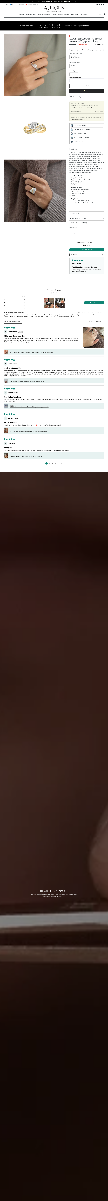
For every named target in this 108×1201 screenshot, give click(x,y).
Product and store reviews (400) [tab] (12, 321)
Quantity (72, 71)
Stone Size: (75, 62)
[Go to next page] (64, 463)
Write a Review (87, 249)
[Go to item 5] (46, 305)
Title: (76, 53)
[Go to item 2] (51, 300)
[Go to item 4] (62, 300)
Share (73, 234)
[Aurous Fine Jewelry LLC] (54, 9)
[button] (14, 297)
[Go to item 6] (51, 305)
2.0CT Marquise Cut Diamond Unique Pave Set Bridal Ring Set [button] (26, 456)
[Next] (75, 1)
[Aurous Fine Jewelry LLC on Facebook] (97, 4)
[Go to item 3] (57, 300)
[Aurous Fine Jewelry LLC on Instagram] (99, 4)
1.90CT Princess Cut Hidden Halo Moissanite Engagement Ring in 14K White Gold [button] (31, 352)
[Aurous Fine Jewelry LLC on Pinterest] (101, 4)
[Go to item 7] (57, 305)
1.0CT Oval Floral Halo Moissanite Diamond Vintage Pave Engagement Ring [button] (29, 407)
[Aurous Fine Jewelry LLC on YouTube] (103, 4)
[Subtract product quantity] (71, 74)
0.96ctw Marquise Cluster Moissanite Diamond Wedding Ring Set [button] (27, 381)
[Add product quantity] (76, 74)
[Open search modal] (4, 14)
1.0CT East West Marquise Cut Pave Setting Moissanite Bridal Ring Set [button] (28, 431)
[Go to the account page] (100, 14)
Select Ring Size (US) (75, 77)
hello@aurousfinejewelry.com (78, 119)
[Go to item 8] (62, 305)
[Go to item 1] (46, 300)
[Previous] (33, 1)
